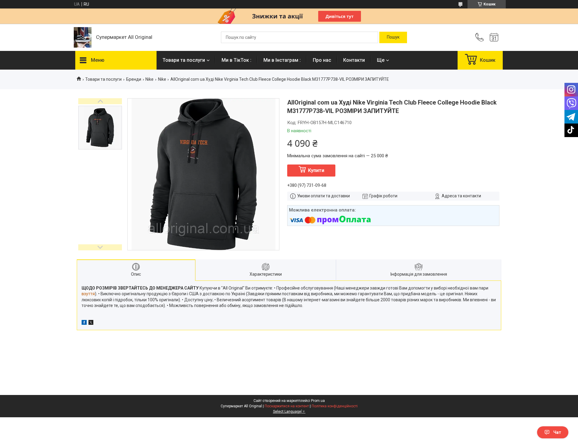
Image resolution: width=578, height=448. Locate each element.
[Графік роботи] (494, 37)
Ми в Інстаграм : (282, 60)
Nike (149, 79)
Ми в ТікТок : (236, 60)
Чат (557, 432)
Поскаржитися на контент (287, 406)
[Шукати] (393, 37)
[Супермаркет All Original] (83, 37)
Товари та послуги (184, 60)
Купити (316, 170)
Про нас (322, 60)
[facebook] (84, 323)
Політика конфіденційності (335, 406)
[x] (91, 323)
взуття (88, 293)
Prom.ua (318, 401)
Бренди (133, 79)
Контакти (354, 60)
